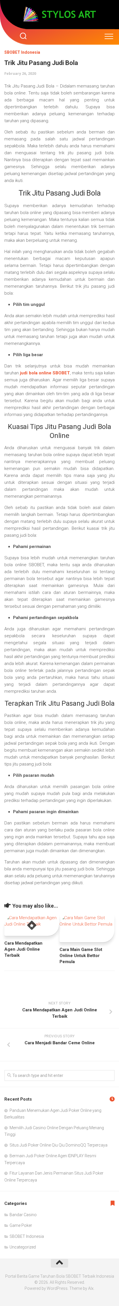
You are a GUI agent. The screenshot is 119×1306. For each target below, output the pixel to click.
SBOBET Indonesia (22, 52)
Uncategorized (23, 1247)
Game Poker (21, 1225)
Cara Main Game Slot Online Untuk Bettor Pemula (81, 955)
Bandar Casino (23, 1214)
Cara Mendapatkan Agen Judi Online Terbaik (23, 949)
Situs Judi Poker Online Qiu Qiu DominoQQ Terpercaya (58, 1145)
